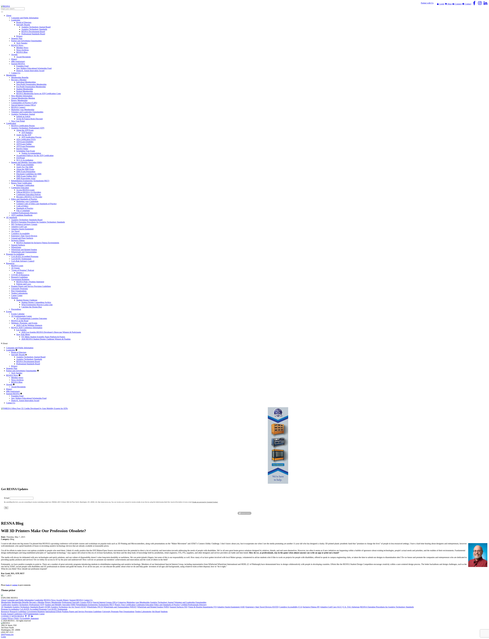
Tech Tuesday (16, 373)
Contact (467, 4)
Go (6, 508)
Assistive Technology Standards (29, 359)
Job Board (156, 611)
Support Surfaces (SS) (179, 607)
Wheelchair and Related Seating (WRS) (153, 607)
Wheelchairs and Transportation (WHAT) (120, 607)
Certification (6, 605)
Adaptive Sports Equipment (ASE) (231, 607)
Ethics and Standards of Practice (167, 605)
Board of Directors (18, 352)
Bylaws (14, 366)
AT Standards (6, 607)
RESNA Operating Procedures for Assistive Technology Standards (387, 607)
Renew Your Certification (125, 605)
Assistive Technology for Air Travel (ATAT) (68, 607)
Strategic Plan (11, 368)
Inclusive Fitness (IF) (311, 607)
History (9, 389)
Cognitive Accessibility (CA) (290, 607)
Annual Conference (15, 614)
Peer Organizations (126, 611)
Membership (6, 602)
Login (441, 4)
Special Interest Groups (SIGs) (105, 602)
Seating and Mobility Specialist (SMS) (60, 605)
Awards (9, 384)
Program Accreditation (10, 609)
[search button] (2, 11)
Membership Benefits (20, 602)
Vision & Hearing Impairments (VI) (202, 607)
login (8, 585)
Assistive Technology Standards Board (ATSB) (31, 607)
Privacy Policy (13, 618)
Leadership (10, 350)
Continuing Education (145, 605)
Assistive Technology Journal (162, 602)
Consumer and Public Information (19, 348)
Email (6, 497)
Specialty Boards (18, 355)
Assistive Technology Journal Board (30, 357)
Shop (449, 4)
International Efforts (53, 611)
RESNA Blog (16, 382)
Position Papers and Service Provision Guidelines (82, 611)
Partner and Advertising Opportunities (21, 371)
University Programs (110, 611)
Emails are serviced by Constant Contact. (205, 502)
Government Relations (36, 611)
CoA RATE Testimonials (57, 609)
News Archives (17, 380)
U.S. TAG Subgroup (351, 607)
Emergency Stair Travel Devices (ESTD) (262, 607)
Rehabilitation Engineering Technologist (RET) (95, 605)
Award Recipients (18, 387)
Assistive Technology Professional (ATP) (27, 605)
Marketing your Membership (138, 602)
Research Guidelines (18, 611)
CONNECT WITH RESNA (12, 616)
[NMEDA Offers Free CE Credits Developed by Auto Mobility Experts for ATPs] (34, 408)
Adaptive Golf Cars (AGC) (331, 607)
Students (164, 611)
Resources (5, 611)
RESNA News (12, 375)
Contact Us (10, 403)
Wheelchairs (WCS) (95, 607)
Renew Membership (53, 602)
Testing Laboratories (143, 611)
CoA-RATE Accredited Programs (33, 609)
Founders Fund (17, 396)
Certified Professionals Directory (193, 605)
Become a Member (37, 602)
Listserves (122, 602)
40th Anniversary (13, 391)
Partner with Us (427, 3)
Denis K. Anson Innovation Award (25, 400)
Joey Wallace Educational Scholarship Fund (28, 398)
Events (3, 614)
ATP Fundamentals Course (34, 614)
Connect (458, 4)
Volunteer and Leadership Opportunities (190, 602)
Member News (17, 377)
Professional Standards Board (28, 364)
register (15, 585)
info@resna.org (7, 634)
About (3, 600)
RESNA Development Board (28, 361)
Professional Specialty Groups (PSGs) (77, 602)
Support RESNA (13, 394)
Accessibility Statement (29, 618)
